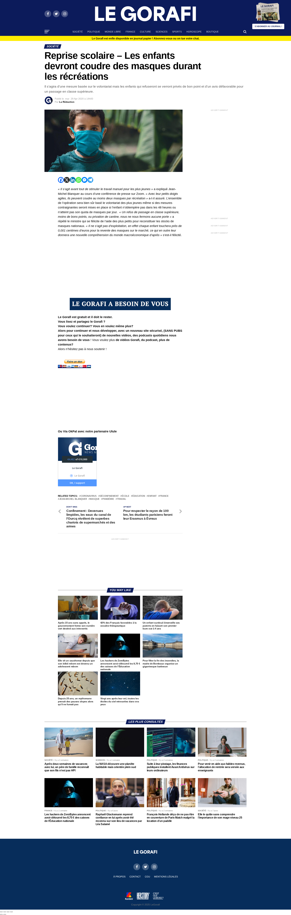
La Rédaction (66, 102)
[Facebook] (61, 180)
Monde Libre (113, 31)
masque (95, 499)
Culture (145, 31)
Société (77, 31)
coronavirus (89, 496)
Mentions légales (166, 876)
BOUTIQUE (212, 31)
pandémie (108, 499)
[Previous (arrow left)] (1, 914)
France (130, 31)
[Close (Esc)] (1, 911)
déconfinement (109, 496)
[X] (67, 180)
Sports (177, 31)
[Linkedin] (73, 180)
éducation (138, 496)
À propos (119, 876)
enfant (152, 496)
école (125, 496)
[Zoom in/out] (11, 911)
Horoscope (194, 31)
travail (121, 499)
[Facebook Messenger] (84, 180)
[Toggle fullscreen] (8, 911)
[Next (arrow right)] (4, 914)
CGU (147, 876)
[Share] (4, 911)
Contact (135, 876)
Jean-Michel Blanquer (73, 499)
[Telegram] (90, 180)
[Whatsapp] (79, 180)
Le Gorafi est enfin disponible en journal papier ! (145, 38)
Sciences (161, 31)
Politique (93, 31)
